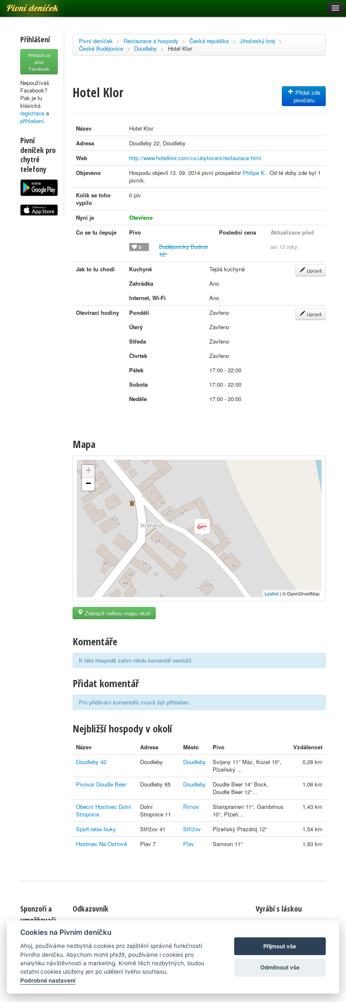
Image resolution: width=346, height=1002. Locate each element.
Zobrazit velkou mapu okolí (117, 613)
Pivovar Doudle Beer (101, 784)
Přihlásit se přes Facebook (39, 62)
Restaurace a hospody (151, 41)
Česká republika (209, 41)
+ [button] (88, 470)
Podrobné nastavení (48, 980)
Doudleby (145, 48)
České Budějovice (101, 48)
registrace (32, 113)
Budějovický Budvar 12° (183, 250)
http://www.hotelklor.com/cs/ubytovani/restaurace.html (195, 158)
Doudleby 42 (91, 762)
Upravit (313, 270)
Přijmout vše (279, 946)
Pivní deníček (96, 41)
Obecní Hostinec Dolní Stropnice (103, 810)
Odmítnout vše (280, 967)
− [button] (88, 483)
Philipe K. (254, 173)
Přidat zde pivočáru (307, 96)
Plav (188, 844)
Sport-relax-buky (96, 829)
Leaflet (271, 593)
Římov (191, 807)
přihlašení (32, 121)
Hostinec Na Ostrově (101, 844)
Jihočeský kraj (257, 41)
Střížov (192, 829)
